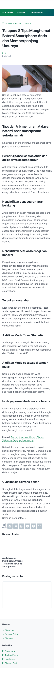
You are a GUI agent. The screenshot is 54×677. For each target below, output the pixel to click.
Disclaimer (9, 630)
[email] (39, 526)
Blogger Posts (11, 663)
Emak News (10, 651)
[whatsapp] (21, 526)
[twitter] (15, 526)
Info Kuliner (9, 659)
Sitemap (8, 638)
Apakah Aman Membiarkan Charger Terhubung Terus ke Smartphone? (12, 562)
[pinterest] (33, 526)
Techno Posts (11, 655)
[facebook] (10, 526)
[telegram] (27, 526)
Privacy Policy (11, 634)
